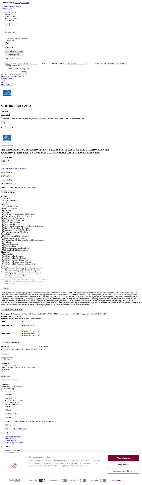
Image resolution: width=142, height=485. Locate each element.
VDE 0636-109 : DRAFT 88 (30, 335)
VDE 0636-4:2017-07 (8, 184)
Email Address (31, 63)
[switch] (64, 480)
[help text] (3, 123)
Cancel (8, 51)
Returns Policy (10, 441)
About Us (17, 6)
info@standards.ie (11, 414)
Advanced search (7, 78)
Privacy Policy (10, 439)
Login (8, 65)
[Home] (6, 8)
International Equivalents (12, 342)
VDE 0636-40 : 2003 (8, 84)
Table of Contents (9, 192)
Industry (6, 354)
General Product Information (13, 309)
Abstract (6, 288)
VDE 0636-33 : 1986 (27, 333)
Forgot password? (121, 63)
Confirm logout (17, 51)
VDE (3, 82)
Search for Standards (12, 450)
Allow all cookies (123, 458)
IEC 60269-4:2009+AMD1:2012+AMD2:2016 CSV (20, 349)
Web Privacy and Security (14, 443)
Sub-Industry (8, 359)
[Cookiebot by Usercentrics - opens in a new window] (14, 480)
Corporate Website (7, 6)
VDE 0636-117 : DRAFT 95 (30, 331)
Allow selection (123, 464)
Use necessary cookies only (123, 471)
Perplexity (15, 365)
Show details (115, 481)
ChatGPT (6, 365)
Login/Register (13, 55)
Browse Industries (11, 452)
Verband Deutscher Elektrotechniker (13, 169)
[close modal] (7, 43)
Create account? (16, 65)
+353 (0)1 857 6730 (22, 3)
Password (86, 63)
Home (3, 80)
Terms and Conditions (13, 437)
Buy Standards (10, 12)
